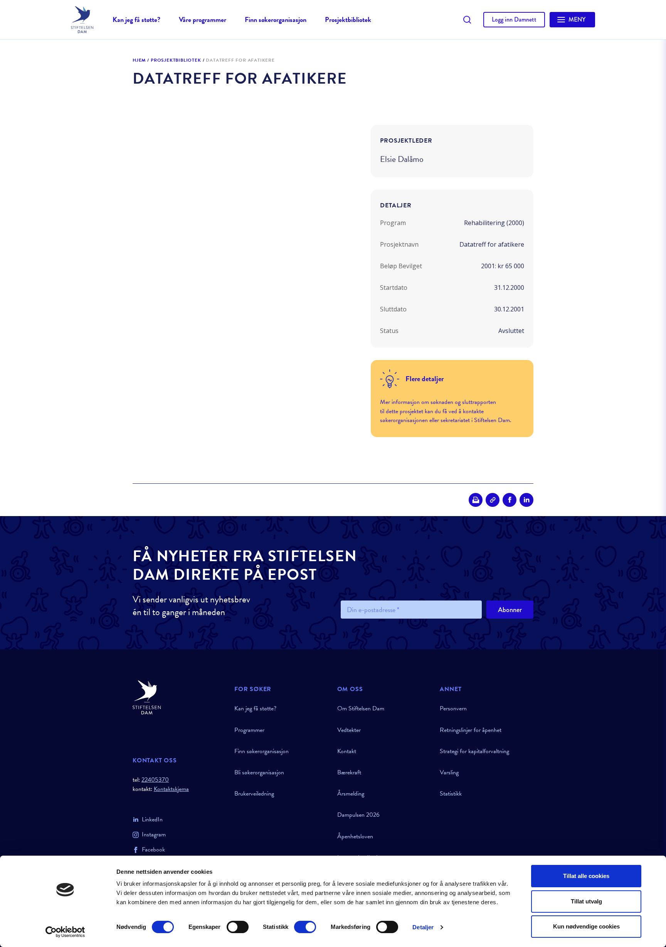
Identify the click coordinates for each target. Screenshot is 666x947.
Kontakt (346, 751)
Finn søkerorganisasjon (275, 19)
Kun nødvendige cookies (586, 926)
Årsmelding (350, 793)
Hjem (139, 60)
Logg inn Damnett (514, 19)
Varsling (449, 772)
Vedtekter (349, 730)
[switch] (238, 927)
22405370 (155, 779)
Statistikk (451, 793)
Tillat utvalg (586, 901)
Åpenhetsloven (355, 836)
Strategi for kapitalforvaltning (474, 751)
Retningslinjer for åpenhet (470, 730)
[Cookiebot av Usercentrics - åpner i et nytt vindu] (65, 932)
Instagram (154, 834)
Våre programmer (202, 19)
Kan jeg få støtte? (136, 19)
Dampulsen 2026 (358, 814)
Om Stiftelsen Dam (360, 708)
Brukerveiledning (254, 793)
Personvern (453, 708)
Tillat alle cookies (586, 876)
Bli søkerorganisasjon (259, 772)
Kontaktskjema (171, 789)
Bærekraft (349, 772)
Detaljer (423, 927)
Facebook (153, 849)
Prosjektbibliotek (348, 19)
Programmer (249, 730)
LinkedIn (152, 819)
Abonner (510, 610)
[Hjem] (179, 697)
